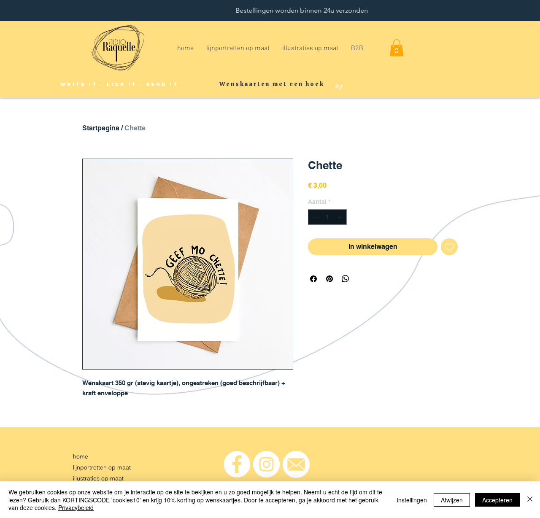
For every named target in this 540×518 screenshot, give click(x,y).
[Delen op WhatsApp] (345, 279)
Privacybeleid (76, 507)
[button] (396, 48)
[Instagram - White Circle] (266, 464)
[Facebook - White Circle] (237, 464)
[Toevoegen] (449, 246)
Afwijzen (452, 500)
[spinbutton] (327, 217)
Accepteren (497, 500)
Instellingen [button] (412, 500)
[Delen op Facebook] (313, 279)
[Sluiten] (530, 499)
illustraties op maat (98, 478)
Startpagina (100, 128)
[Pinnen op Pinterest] (329, 279)
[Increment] (340, 217)
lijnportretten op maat (102, 467)
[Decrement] (314, 217)
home (80, 456)
